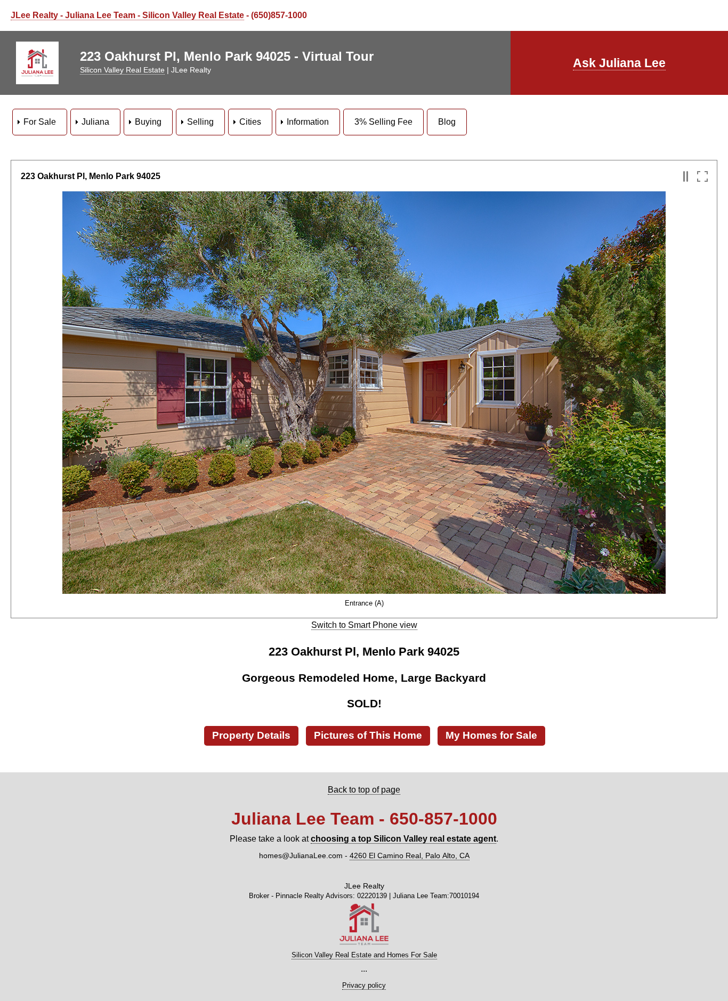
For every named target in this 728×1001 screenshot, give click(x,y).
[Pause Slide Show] (685, 176)
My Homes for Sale (491, 735)
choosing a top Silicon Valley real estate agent (403, 838)
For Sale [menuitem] (39, 121)
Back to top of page (364, 789)
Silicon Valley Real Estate (122, 70)
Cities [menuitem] (250, 121)
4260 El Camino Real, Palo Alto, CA (410, 855)
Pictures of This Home (368, 735)
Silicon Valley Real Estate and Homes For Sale (364, 955)
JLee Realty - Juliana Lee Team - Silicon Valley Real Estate (127, 15)
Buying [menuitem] (148, 121)
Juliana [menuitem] (95, 121)
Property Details (251, 735)
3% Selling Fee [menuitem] (383, 121)
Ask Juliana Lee (619, 63)
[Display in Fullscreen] (702, 176)
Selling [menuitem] (200, 121)
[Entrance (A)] (364, 588)
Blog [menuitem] (447, 121)
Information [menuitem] (308, 121)
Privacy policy (364, 985)
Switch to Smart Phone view (364, 624)
